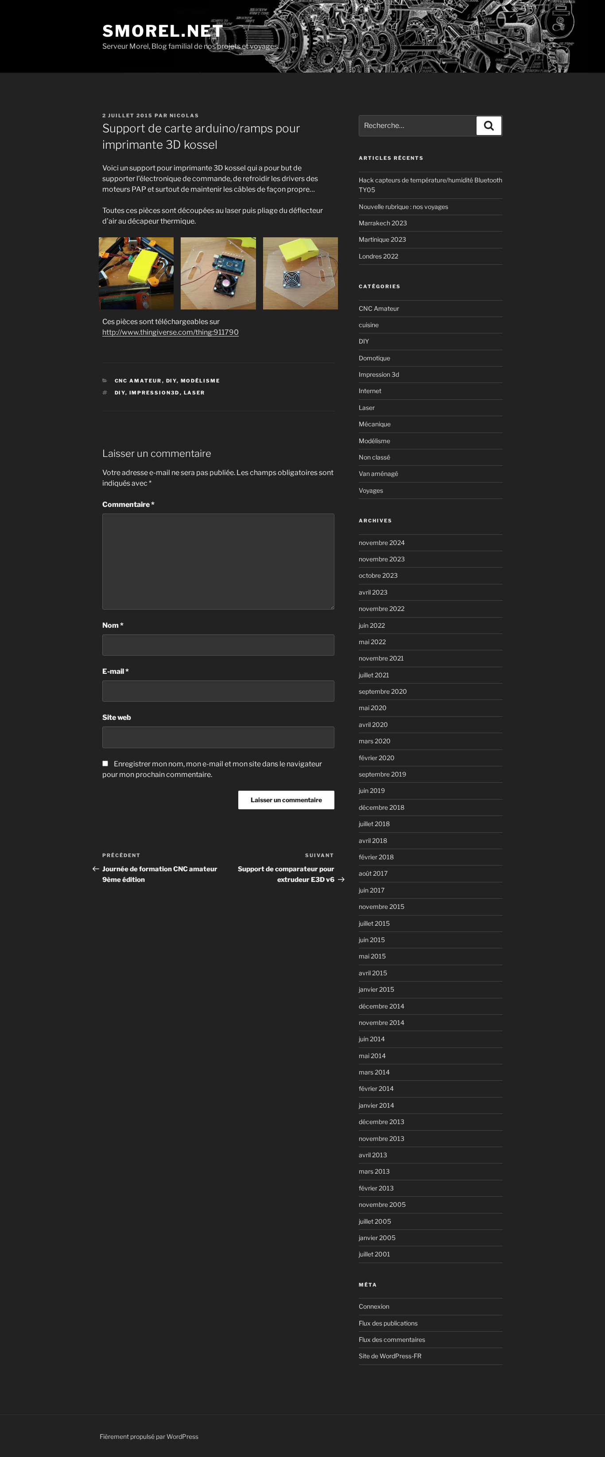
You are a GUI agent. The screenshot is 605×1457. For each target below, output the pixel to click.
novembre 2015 (381, 906)
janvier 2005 (377, 1237)
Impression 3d (379, 374)
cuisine (369, 325)
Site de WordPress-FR (390, 1356)
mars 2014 (374, 1072)
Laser (367, 407)
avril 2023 (373, 592)
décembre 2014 (381, 1006)
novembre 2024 (382, 542)
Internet (370, 390)
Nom (113, 625)
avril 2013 (373, 1155)
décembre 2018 (381, 807)
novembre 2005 (382, 1204)
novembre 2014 (381, 1022)
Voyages (371, 490)
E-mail (115, 671)
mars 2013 (374, 1171)
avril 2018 (373, 840)
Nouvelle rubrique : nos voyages (403, 206)
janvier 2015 (376, 989)
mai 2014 (372, 1055)
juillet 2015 (374, 923)
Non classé (374, 457)
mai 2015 (372, 956)
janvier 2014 (376, 1105)
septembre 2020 (383, 691)
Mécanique (375, 424)
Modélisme (201, 381)
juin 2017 (371, 890)
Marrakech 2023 (383, 223)
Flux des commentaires (392, 1339)
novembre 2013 (381, 1138)
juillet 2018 (374, 823)
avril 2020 (373, 724)
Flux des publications (388, 1323)
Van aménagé (378, 473)
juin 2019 (372, 790)
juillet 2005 (375, 1221)
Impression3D (154, 393)
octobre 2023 (378, 575)
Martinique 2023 (382, 239)
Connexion (374, 1306)
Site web (116, 717)
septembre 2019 (382, 774)
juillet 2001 (374, 1254)
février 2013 (376, 1188)
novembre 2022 (381, 608)
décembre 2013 (381, 1121)
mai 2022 (372, 641)
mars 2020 (375, 741)
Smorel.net (163, 31)
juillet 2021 (374, 675)
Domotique (374, 358)
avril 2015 (373, 973)
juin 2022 (372, 625)
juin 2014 (372, 1039)
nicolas (184, 115)
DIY (171, 381)
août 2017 (373, 873)
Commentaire (128, 504)
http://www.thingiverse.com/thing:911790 (170, 332)
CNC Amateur (138, 381)
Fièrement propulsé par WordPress (149, 1436)
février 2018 (376, 857)
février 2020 (377, 757)
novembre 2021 (381, 658)
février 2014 (376, 1088)
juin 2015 (372, 939)
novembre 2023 (382, 559)
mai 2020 (373, 707)
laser (195, 393)
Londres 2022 (378, 256)
